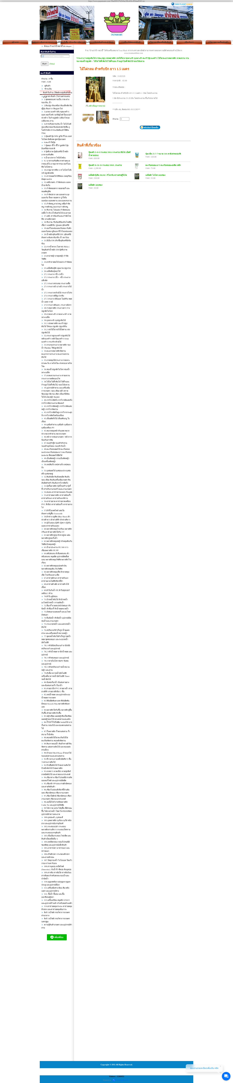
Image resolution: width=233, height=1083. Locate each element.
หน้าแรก (15, 42)
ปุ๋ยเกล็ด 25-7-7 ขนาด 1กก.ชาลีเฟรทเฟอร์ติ (163, 154)
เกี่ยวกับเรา (189, 42)
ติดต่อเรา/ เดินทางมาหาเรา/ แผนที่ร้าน (44, 42)
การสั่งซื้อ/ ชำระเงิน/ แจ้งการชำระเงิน (73, 42)
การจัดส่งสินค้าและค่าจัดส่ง (102, 42)
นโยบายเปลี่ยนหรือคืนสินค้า (160, 42)
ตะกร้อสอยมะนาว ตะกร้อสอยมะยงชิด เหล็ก (163, 165)
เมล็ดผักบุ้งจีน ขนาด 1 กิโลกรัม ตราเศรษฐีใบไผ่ (108, 175)
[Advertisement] (57, 1004)
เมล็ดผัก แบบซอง (95, 185)
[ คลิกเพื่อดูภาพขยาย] (95, 106)
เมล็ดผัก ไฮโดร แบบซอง (155, 175)
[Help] (52, 64)
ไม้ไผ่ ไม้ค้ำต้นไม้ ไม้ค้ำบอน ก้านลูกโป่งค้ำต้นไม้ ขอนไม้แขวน (119, 61)
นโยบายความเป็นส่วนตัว (218, 42)
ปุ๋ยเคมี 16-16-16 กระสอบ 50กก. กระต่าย (105, 165)
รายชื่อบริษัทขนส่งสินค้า (131, 42)
